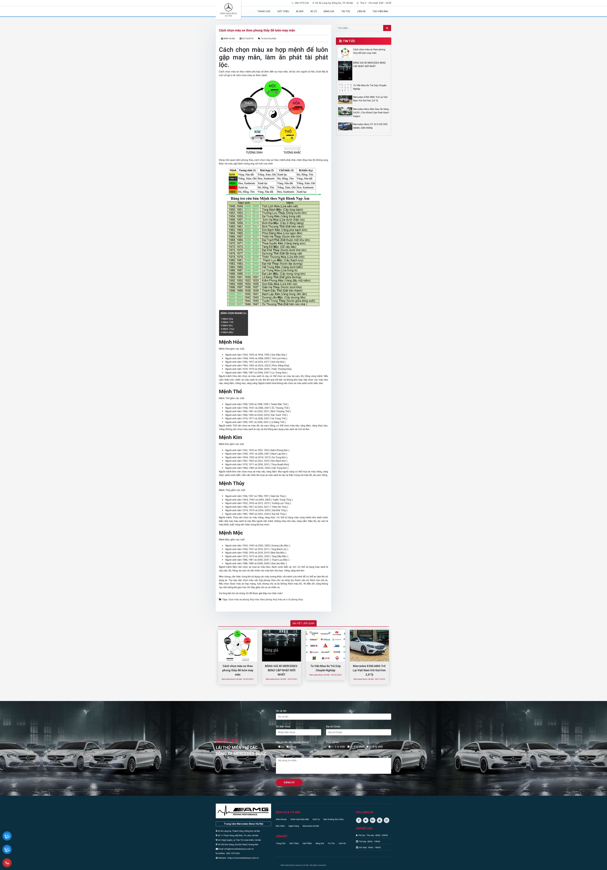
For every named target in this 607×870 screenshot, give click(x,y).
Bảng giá (329, 11)
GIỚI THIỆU (283, 11)
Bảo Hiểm (280, 825)
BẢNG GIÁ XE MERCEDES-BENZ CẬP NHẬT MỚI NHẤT (281, 670)
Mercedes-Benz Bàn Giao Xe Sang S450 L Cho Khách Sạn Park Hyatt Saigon (371, 113)
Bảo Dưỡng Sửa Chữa (333, 819)
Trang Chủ (280, 843)
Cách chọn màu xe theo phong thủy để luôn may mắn (237, 670)
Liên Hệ (342, 843)
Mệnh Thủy (227, 329)
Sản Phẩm (307, 843)
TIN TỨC (345, 11)
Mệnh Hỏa (227, 318)
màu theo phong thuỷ (266, 599)
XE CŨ (313, 11)
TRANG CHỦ (263, 11)
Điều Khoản (281, 819)
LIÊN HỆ (361, 11)
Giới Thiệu (294, 843)
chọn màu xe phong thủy (241, 599)
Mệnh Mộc (227, 332)
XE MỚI (300, 11)
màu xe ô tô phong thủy (290, 599)
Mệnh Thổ (227, 322)
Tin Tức (331, 843)
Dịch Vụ (316, 819)
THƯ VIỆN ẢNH (380, 11)
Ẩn (245, 313)
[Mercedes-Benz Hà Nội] (228, 10)
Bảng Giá (320, 843)
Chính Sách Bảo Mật (299, 819)
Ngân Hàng (294, 825)
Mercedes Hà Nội (311, 825)
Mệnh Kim (227, 325)
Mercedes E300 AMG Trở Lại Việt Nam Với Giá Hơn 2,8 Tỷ (369, 670)
